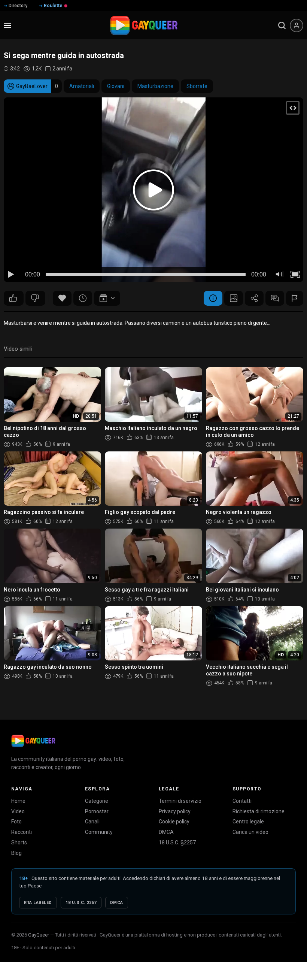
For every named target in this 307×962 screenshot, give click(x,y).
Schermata (233, 298)
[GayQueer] (33, 741)
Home (18, 801)
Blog (16, 853)
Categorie (96, 801)
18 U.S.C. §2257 (177, 842)
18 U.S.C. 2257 (81, 902)
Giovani (115, 86)
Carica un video (250, 832)
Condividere (254, 298)
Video (18, 811)
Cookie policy (174, 822)
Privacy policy (175, 811)
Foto (16, 822)
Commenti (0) (274, 298)
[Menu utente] (296, 25)
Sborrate (196, 86)
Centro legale (248, 822)
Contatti (242, 801)
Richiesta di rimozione (258, 811)
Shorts (19, 842)
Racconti (21, 832)
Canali (92, 822)
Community (99, 832)
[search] (282, 25)
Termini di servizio (180, 801)
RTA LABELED (38, 902)
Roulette (53, 5)
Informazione (213, 298)
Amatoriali (81, 86)
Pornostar (97, 811)
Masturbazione (155, 86)
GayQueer (38, 935)
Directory (18, 5)
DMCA (166, 832)
